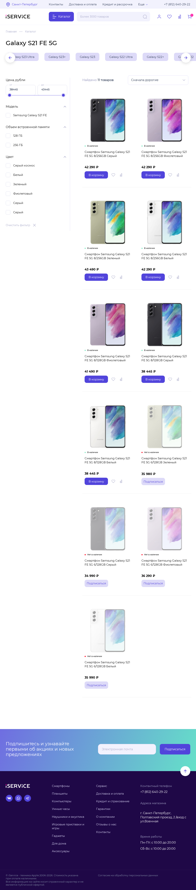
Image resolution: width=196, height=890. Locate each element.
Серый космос (24, 165)
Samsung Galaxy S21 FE (30, 115)
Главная (11, 31)
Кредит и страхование (112, 801)
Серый (18, 203)
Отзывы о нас (106, 824)
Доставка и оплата (83, 4)
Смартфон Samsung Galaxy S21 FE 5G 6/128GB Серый (107, 562)
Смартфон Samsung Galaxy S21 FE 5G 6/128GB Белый (107, 664)
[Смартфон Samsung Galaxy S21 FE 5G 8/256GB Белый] (164, 222)
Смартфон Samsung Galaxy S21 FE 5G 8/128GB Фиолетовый (107, 358)
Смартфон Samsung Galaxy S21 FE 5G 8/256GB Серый (107, 154)
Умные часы (61, 809)
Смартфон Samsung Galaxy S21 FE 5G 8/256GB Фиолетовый (164, 154)
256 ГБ (18, 145)
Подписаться (175, 749)
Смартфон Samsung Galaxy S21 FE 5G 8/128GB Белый (107, 460)
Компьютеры (61, 801)
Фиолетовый (22, 193)
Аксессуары (60, 851)
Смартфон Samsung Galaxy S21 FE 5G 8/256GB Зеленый (107, 256)
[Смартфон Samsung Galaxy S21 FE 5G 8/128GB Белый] (108, 426)
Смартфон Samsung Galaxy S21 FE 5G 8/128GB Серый (164, 358)
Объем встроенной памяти (28, 127)
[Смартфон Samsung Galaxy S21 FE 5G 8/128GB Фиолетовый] (108, 324)
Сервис (101, 786)
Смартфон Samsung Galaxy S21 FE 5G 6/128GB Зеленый (164, 460)
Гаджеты (58, 836)
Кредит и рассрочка (117, 4)
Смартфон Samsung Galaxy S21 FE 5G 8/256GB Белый (164, 256)
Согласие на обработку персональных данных (128, 875)
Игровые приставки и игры (68, 826)
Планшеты (60, 793)
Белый (18, 175)
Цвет (10, 157)
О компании (105, 817)
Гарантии (103, 809)
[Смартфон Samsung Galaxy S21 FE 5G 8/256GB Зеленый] (108, 222)
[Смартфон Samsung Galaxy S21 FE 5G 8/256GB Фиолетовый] (164, 120)
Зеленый (19, 184)
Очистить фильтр (18, 225)
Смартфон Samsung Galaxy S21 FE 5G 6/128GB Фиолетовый (164, 562)
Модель (12, 106)
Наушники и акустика (68, 817)
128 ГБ (17, 135)
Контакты (56, 4)
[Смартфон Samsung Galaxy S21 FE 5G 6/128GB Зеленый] (164, 426)
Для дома (59, 843)
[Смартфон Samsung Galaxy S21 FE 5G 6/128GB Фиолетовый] (164, 528)
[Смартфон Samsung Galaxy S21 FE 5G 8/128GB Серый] (164, 324)
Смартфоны (61, 786)
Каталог (30, 31)
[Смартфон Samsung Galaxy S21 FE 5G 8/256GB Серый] (108, 120)
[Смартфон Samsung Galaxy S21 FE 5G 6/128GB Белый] (108, 630)
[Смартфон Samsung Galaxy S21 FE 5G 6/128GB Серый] (108, 528)
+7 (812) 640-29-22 (177, 4)
